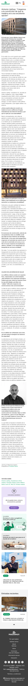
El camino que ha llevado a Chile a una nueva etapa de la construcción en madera (13, 620)
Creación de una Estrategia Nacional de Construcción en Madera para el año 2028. (13, 581)
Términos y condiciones (14, 674)
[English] (24, 2)
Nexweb (14, 681)
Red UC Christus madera (18, 484)
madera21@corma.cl (12, 669)
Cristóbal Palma (13, 466)
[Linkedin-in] (5, 662)
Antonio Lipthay (5, 481)
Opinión (6, 575)
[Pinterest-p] (22, 662)
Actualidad (6, 614)
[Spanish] (24, 4)
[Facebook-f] (12, 662)
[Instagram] (16, 662)
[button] (17, 3)
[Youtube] (19, 662)
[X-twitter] (9, 662)
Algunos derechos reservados (14, 678)
